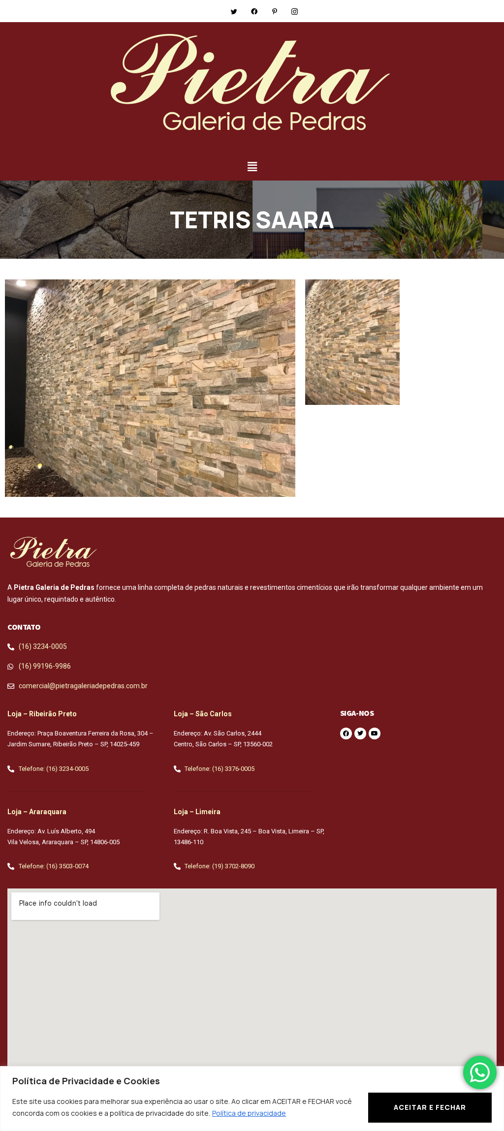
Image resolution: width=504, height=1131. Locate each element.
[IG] (295, 11)
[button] (352, 342)
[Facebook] (254, 11)
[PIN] (275, 11)
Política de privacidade (249, 1113)
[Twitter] (234, 11)
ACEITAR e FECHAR (430, 1107)
